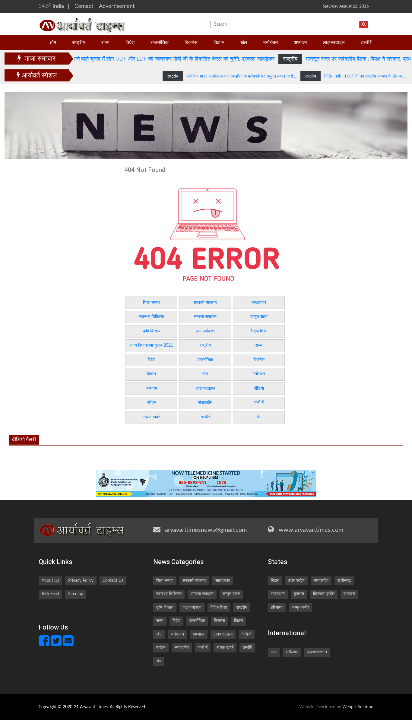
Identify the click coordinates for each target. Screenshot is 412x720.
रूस (274, 652)
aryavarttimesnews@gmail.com (206, 530)
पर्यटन (151, 403)
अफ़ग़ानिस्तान (317, 652)
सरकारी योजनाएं (205, 302)
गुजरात (299, 594)
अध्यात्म (300, 43)
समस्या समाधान (205, 317)
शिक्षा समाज (151, 302)
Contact (83, 6)
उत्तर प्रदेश (296, 581)
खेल (243, 43)
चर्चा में (259, 403)
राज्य (105, 43)
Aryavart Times (94, 707)
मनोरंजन (270, 43)
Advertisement (117, 6)
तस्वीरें (366, 43)
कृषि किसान (151, 331)
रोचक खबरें (151, 417)
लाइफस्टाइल (334, 43)
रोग (258, 417)
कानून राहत (259, 317)
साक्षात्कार (259, 302)
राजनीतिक (160, 43)
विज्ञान (219, 43)
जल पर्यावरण (205, 331)
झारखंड (349, 594)
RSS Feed (50, 594)
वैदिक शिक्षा (259, 331)
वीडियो (259, 388)
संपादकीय (205, 403)
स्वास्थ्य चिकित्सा (151, 317)
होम (53, 43)
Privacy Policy (80, 581)
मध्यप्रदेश (321, 581)
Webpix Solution (357, 707)
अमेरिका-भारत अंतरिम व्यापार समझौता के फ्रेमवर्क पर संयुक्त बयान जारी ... (225, 76)
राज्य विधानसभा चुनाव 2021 (151, 345)
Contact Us (113, 581)
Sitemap (75, 594)
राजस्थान (278, 594)
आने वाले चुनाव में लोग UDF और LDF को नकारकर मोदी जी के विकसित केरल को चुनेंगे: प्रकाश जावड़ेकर (152, 59)
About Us (50, 581)
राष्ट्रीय (78, 43)
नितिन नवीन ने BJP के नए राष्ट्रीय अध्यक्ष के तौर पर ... (349, 76)
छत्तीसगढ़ (344, 581)
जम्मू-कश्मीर (300, 607)
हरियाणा (277, 607)
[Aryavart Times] (82, 24)
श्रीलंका (292, 652)
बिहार (275, 581)
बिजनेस (191, 43)
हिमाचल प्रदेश (323, 594)
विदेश (130, 43)
